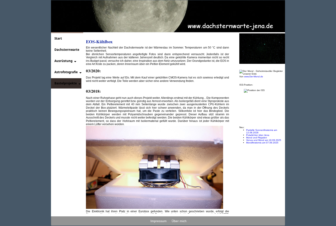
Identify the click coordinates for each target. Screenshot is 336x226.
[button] (64, 61)
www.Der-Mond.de (253, 76)
